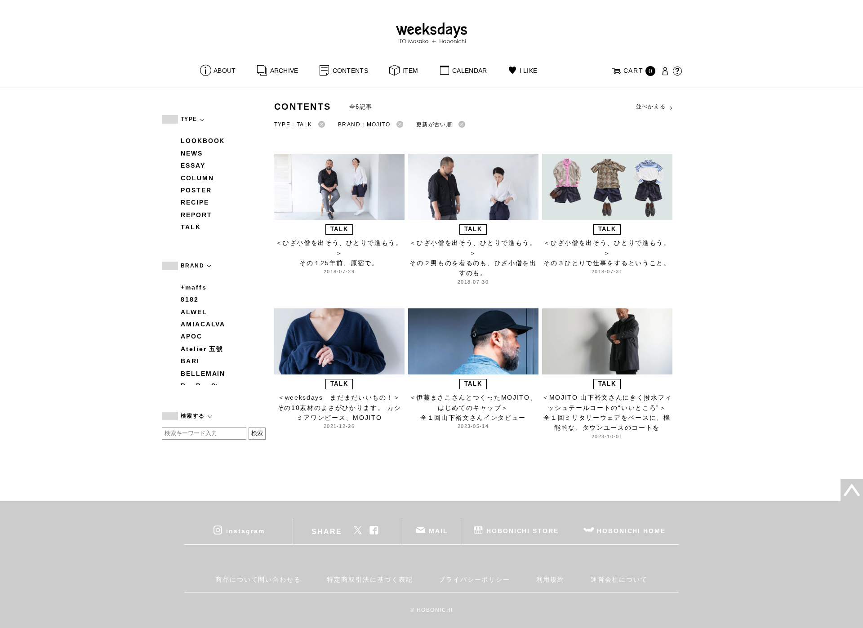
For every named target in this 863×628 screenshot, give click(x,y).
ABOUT (225, 70)
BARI (190, 361)
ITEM (410, 70)
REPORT (196, 214)
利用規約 (550, 579)
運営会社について (619, 579)
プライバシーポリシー (474, 579)
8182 (190, 299)
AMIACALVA (203, 324)
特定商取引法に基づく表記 (370, 579)
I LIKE (528, 70)
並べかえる (651, 106)
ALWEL (194, 312)
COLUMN (197, 178)
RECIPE (195, 202)
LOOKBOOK (203, 140)
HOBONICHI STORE (522, 530)
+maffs (194, 287)
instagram (245, 530)
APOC (191, 336)
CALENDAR (469, 70)
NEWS (192, 153)
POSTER (196, 190)
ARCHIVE (284, 70)
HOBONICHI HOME (631, 530)
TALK (191, 227)
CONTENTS (350, 70)
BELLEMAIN (203, 373)
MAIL (438, 530)
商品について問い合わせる (258, 579)
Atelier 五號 (202, 348)
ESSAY (193, 165)
